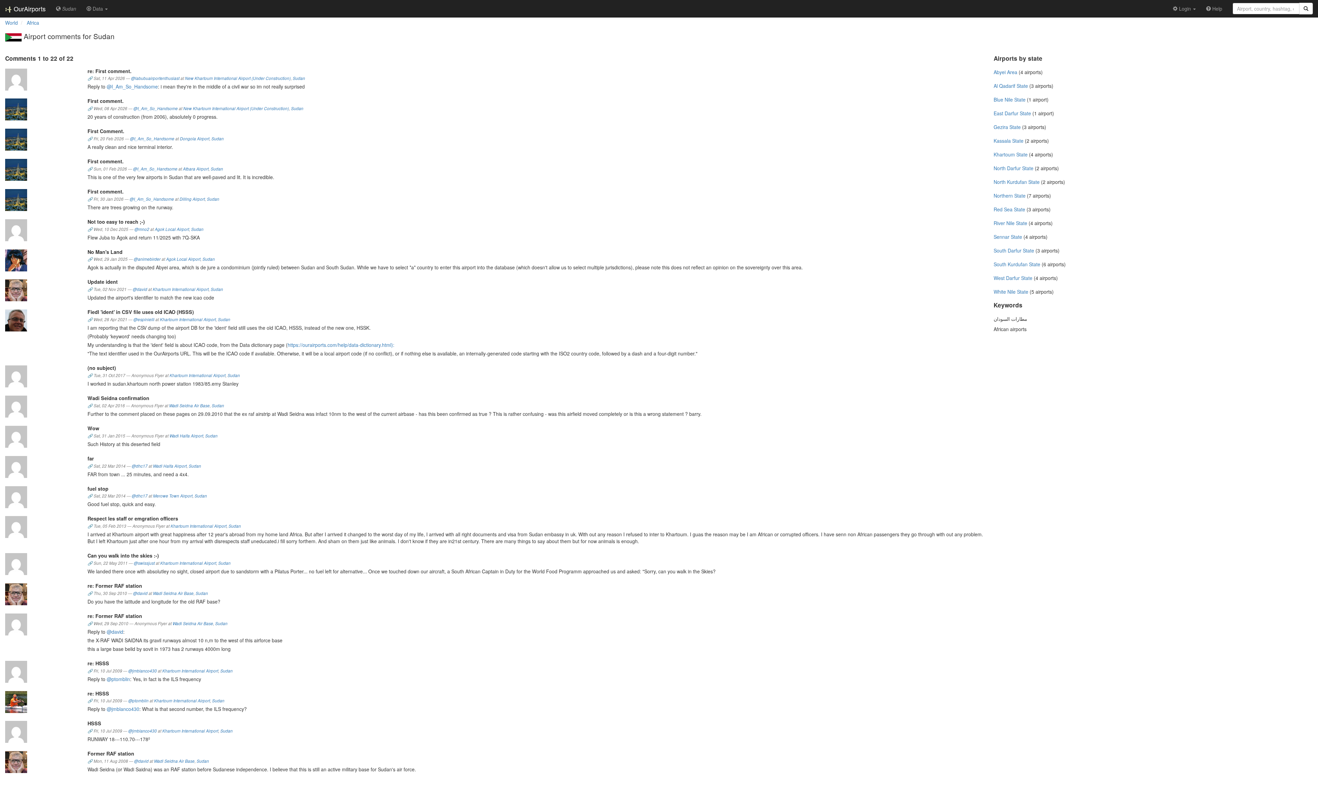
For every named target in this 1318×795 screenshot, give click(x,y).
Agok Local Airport (172, 229)
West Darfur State (1013, 277)
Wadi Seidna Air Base (189, 405)
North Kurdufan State (1017, 181)
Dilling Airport (192, 199)
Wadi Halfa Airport (186, 436)
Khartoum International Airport (181, 289)
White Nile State (1011, 291)
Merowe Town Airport (173, 496)
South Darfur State (1014, 250)
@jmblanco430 (142, 671)
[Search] (1306, 8)
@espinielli (144, 319)
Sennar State (1008, 236)
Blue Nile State (1010, 99)
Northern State (1010, 195)
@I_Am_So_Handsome (132, 86)
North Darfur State (1013, 168)
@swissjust (144, 563)
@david (140, 289)
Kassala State (1009, 140)
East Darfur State (1012, 113)
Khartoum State (1011, 154)
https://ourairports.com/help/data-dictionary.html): (341, 344)
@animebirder (147, 259)
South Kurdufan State (1017, 264)
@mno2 (142, 229)
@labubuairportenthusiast (155, 78)
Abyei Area (1005, 72)
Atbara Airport (196, 169)
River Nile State (1010, 223)
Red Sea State (1009, 209)
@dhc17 (140, 466)
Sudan (299, 78)
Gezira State (1007, 127)
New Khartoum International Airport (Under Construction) (238, 78)
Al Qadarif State (1011, 85)
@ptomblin (118, 679)
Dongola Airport (194, 138)
